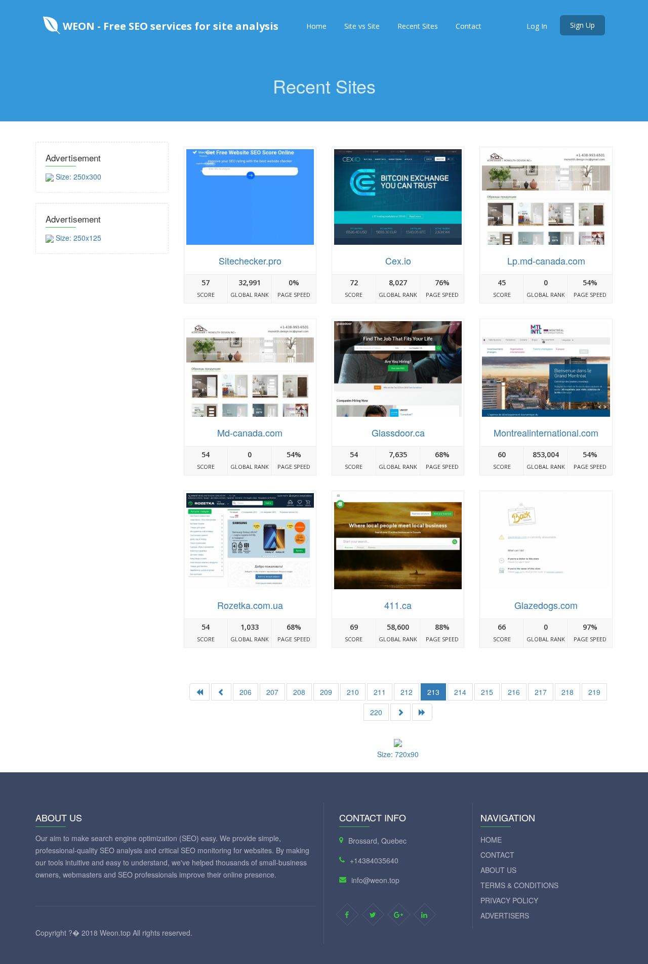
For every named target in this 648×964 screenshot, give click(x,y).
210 (353, 692)
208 (299, 692)
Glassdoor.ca (398, 432)
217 (541, 692)
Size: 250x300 (77, 176)
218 (567, 692)
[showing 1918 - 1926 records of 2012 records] (400, 712)
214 (460, 692)
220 (376, 712)
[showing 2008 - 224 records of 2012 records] (422, 712)
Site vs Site (362, 26)
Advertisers (504, 915)
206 (245, 692)
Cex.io (398, 260)
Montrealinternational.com (546, 432)
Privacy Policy (509, 900)
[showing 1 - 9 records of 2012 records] (199, 691)
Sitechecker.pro (250, 260)
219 (594, 692)
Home (316, 26)
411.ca (398, 604)
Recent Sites (417, 26)
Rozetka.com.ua (250, 604)
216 (514, 692)
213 (433, 692)
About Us (498, 870)
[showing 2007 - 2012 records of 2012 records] (221, 691)
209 (326, 692)
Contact (468, 26)
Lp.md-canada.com (546, 260)
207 (272, 692)
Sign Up (582, 25)
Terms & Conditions (519, 885)
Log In (536, 26)
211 (380, 692)
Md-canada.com (249, 432)
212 (406, 692)
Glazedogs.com (546, 604)
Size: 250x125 (77, 238)
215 (487, 692)
